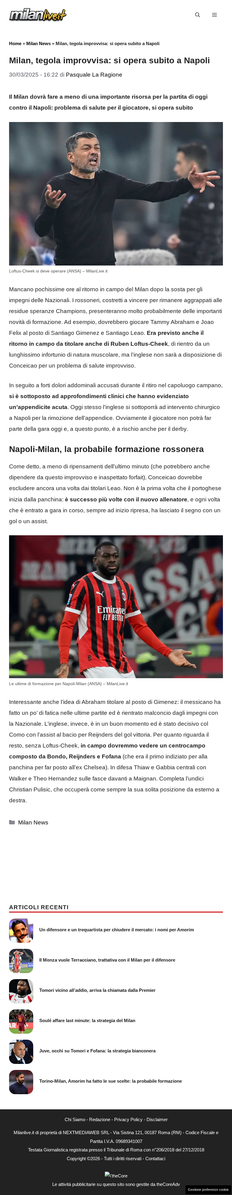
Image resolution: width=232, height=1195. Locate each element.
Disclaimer (157, 1119)
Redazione (99, 1119)
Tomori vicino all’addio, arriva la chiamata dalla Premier (97, 990)
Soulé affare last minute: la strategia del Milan (87, 1020)
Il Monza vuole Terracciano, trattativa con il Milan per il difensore (107, 959)
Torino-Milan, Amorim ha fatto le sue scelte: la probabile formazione (110, 1081)
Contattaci (155, 1158)
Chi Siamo (75, 1119)
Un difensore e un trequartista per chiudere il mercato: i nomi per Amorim (116, 929)
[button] (197, 15)
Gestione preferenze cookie (208, 1189)
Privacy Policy (128, 1119)
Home (15, 43)
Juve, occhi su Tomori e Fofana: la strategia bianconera (97, 1050)
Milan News (38, 43)
